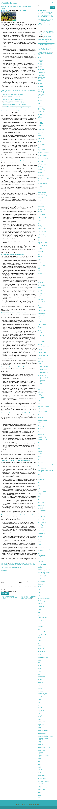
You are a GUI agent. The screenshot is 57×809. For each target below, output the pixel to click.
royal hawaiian (41, 632)
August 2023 (40, 116)
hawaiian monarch (42, 354)
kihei (39, 473)
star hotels (40, 666)
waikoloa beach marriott (43, 755)
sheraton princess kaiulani (43, 649)
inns (39, 425)
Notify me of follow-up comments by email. (12, 589)
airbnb (39, 141)
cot (39, 254)
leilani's (39, 493)
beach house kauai (42, 192)
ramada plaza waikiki (42, 617)
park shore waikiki (42, 584)
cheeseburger (41, 234)
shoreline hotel (41, 656)
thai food (40, 690)
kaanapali (40, 433)
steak (39, 673)
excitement (11, 563)
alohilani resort (41, 149)
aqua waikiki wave (42, 164)
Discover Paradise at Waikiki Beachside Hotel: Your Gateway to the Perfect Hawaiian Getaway (46, 38)
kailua (39, 447)
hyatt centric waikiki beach (43, 402)
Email (11, 582)
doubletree (40, 282)
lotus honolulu (41, 501)
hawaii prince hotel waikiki (43, 346)
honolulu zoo (41, 383)
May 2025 (40, 83)
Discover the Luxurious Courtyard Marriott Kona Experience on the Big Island (45, 16)
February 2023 (41, 125)
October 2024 (41, 94)
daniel (39, 262)
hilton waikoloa (41, 371)
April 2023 (40, 122)
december (40, 270)
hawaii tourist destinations (19, 563)
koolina (39, 483)
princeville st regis (42, 611)
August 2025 (40, 78)
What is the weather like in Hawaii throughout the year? (14, 104)
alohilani (40, 147)
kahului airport (41, 445)
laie (39, 488)
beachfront (40, 197)
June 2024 (40, 100)
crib (39, 257)
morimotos (40, 542)
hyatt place (40, 405)
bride (39, 219)
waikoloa (40, 753)
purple (39, 612)
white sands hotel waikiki (43, 781)
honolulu (40, 378)
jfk (38, 431)
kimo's (39, 474)
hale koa (40, 327)
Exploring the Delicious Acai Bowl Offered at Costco (45, 54)
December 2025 (41, 72)
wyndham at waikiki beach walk (44, 787)
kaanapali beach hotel (42, 439)
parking (39, 586)
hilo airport (40, 361)
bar (39, 184)
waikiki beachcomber (42, 735)
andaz (39, 153)
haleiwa (39, 330)
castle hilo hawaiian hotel (43, 226)
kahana (39, 442)
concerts (40, 248)
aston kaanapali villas (42, 170)
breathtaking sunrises (24, 562)
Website (20, 582)
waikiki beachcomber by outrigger (45, 736)
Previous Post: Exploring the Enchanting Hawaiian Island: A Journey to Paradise (9, 597)
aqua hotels (40, 160)
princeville (40, 609)
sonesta (40, 660)
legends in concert (42, 491)
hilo (39, 360)
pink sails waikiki (41, 597)
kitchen (39, 476)
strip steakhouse (41, 676)
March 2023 (40, 123)
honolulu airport (41, 380)
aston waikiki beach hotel (43, 178)
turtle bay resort (41, 708)
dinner (39, 276)
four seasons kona (42, 310)
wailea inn (40, 761)
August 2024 (40, 97)
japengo (40, 430)
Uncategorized (41, 715)
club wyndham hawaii (42, 242)
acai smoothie (41, 138)
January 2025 (41, 89)
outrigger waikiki (41, 570)
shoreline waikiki (41, 659)
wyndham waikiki (41, 792)
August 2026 (40, 60)
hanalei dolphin (41, 341)
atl (38, 180)
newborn (40, 553)
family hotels (41, 295)
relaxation (11, 565)
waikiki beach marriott (43, 730)
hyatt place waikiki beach (43, 406)
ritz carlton (40, 626)
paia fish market (41, 581)
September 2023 (41, 114)
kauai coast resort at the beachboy (45, 464)
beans (39, 200)
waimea (39, 764)
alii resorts (40, 146)
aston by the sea (41, 167)
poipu (39, 600)
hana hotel (40, 336)
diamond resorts (41, 274)
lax (38, 490)
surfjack (40, 679)
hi (38, 357)
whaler (39, 777)
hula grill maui (41, 397)
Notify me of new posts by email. (9, 591)
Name (2, 582)
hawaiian (40, 349)
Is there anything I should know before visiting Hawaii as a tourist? (17, 106)
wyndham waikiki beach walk (44, 794)
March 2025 (40, 86)
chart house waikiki (42, 231)
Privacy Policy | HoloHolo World (33, 804)
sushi (39, 680)
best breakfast (41, 205)
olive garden (40, 566)
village (39, 716)
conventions (40, 251)
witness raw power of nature (16, 567)
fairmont (40, 290)
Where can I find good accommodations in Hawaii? (13, 102)
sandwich (40, 637)
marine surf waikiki (42, 510)
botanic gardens (41, 214)
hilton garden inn (41, 364)
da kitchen (40, 260)
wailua (39, 763)
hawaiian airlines (41, 350)
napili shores (41, 547)
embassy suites (41, 285)
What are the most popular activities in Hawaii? (13, 99)
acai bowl (40, 136)
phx (39, 595)
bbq (39, 191)
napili (39, 545)
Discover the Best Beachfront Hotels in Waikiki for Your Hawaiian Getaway (46, 13)
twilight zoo (40, 711)
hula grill (40, 395)
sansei (39, 639)
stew (39, 674)
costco (39, 253)
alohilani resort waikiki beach (44, 150)
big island (40, 208)
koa (39, 480)
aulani (39, 181)
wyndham (40, 786)
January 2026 (41, 71)
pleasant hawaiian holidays (44, 598)
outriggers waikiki (42, 573)
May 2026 (40, 64)
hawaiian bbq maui (42, 352)
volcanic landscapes (5, 567)
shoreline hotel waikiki (43, 657)
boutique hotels (41, 215)
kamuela (40, 451)
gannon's (40, 319)
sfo (39, 643)
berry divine (40, 203)
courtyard (40, 256)
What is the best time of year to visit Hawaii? (12, 96)
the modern (40, 691)
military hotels (41, 530)
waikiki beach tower (42, 732)
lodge (39, 497)
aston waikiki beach (42, 177)
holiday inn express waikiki (43, 377)
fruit (39, 318)
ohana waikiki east (42, 563)
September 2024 (41, 95)
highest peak (28, 563)
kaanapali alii (41, 434)
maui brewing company (43, 518)
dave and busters (41, 265)
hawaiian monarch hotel (43, 355)
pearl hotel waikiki (42, 594)
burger (39, 220)
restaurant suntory (42, 625)
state (39, 670)
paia (39, 580)
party (39, 587)
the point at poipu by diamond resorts (46, 694)
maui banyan (41, 514)
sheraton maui (41, 648)
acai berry (40, 135)
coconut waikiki (41, 246)
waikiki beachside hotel (43, 738)
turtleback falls (41, 710)
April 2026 (40, 66)
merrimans (40, 527)
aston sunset (41, 175)
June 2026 (40, 63)
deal (39, 268)
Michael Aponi (41, 41)
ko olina (40, 477)
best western (41, 206)
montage (40, 541)
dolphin (39, 281)
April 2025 (40, 85)
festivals (40, 296)
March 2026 (40, 68)
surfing (39, 677)
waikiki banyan (41, 729)
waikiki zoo (40, 752)
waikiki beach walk (42, 733)
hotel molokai (41, 388)
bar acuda (40, 186)
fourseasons (40, 316)
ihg (39, 414)
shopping (40, 653)
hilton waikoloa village (43, 372)
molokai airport (41, 538)
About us (49, 2)
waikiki (39, 727)
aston (39, 166)
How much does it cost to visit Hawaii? (11, 97)
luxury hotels (41, 505)
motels (39, 544)
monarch (40, 539)
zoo (39, 797)
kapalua (40, 456)
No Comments (23, 10)
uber (39, 713)
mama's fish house (42, 507)
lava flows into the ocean (27, 564)
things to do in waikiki (42, 697)
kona (39, 482)
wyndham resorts (42, 791)
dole (39, 279)
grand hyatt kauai (42, 324)
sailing (39, 635)
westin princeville (41, 775)
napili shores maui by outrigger (44, 549)
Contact (53, 2)
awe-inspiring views (15, 562)
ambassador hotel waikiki (43, 152)
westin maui (40, 773)
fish (39, 298)
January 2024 (41, 108)
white (39, 780)
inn (39, 423)
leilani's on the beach (42, 494)
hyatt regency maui (42, 409)
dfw (39, 271)
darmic (39, 264)
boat (39, 212)
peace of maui (41, 590)
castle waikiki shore (42, 228)
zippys (39, 795)
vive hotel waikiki (41, 721)
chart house (40, 229)
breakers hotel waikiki (42, 217)
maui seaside (41, 521)
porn (39, 31)
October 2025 (41, 75)
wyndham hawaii (41, 789)
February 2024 (41, 106)
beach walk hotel (41, 194)
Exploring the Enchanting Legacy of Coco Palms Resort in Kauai (45, 20)
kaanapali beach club (42, 437)
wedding (40, 770)
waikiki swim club (42, 749)
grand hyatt (40, 322)
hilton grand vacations (43, 366)
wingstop (40, 784)
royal (39, 629)
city (39, 240)
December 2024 (41, 91)
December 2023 (41, 109)
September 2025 (41, 77)
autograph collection (42, 183)
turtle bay (40, 707)
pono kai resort (41, 601)
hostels (39, 385)
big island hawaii (41, 209)
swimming (40, 682)
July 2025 (40, 80)
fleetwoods (40, 302)
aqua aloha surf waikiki (43, 158)
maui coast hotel (41, 519)
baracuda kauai (41, 188)
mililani (39, 528)
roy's (39, 628)
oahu (39, 558)
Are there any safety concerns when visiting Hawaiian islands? (16, 107)
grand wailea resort (42, 326)
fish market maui (41, 301)
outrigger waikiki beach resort (44, 572)
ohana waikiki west (42, 564)
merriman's (40, 525)
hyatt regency (41, 408)
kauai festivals (41, 465)
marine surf (40, 508)
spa (39, 662)
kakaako (40, 450)
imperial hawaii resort (42, 420)
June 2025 (40, 81)
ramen (39, 618)
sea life (39, 640)
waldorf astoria (41, 766)
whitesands (40, 783)
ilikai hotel (40, 416)
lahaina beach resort (42, 487)
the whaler (40, 696)
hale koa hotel (41, 329)
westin (39, 772)
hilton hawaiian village (43, 367)
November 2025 (41, 74)
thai (39, 687)
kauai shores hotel (42, 468)
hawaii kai (40, 344)
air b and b (40, 139)
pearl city (40, 592)
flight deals (40, 305)
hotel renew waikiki (42, 391)
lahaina (39, 485)
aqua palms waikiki (42, 161)
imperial (40, 419)
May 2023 (40, 120)
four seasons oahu (42, 315)
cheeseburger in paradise (43, 236)
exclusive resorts (41, 287)
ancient (8, 562)
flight (39, 304)
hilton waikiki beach (42, 369)
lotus (39, 499)
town (39, 702)
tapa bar (40, 684)
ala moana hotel (41, 144)
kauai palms (40, 467)
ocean (39, 559)
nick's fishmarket (41, 555)
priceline (40, 603)
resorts (39, 623)
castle (39, 225)
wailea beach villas (42, 760)
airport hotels (41, 143)
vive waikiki (40, 722)
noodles (40, 556)
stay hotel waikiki (41, 671)
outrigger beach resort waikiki (44, 569)
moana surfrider (41, 533)
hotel (39, 386)
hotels (39, 394)
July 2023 (40, 117)
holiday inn (40, 374)
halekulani (40, 332)
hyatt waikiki (40, 412)
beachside (40, 198)
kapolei (39, 457)
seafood (40, 642)
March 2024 (40, 105)
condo (39, 250)
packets (39, 578)
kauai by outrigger (42, 461)
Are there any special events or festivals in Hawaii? (13, 101)
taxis (39, 685)
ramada (39, 615)
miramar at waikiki (42, 532)
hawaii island (41, 343)
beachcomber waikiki (42, 195)
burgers (40, 222)
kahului (39, 443)
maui (39, 513)
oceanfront (40, 561)
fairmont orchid (41, 293)
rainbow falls (41, 614)
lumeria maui (41, 504)
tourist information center (43, 701)
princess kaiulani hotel (43, 608)
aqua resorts (41, 163)
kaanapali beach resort (43, 440)
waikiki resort (41, 744)
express (39, 288)
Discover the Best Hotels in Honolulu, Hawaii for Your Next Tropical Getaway (46, 33)
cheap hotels (41, 233)
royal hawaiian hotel (42, 634)
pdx (39, 589)
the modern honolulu (42, 693)
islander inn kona (41, 426)
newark (39, 552)
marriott (40, 511)
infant (39, 422)
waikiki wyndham (41, 750)
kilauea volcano (18, 564)
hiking (39, 358)
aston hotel (40, 169)
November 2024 (41, 92)
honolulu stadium (42, 381)
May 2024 (40, 102)
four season (40, 307)
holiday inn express (42, 375)
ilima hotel (40, 417)
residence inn (41, 620)
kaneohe (40, 453)
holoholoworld (5, 10)
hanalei (39, 338)
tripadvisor (40, 704)
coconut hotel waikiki (42, 245)
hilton (39, 363)
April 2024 (40, 103)
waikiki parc (40, 742)
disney (39, 278)
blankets (40, 211)
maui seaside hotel (42, 522)
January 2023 (41, 126)
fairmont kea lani (41, 291)
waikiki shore (41, 746)
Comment (3, 572)
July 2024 (40, 99)
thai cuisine (40, 688)
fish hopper (40, 299)
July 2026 (40, 61)
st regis (39, 665)
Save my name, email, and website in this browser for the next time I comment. (19, 586)
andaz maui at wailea (42, 155)
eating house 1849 (42, 284)
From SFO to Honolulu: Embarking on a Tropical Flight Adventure (46, 25)
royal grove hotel (41, 631)
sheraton (40, 645)
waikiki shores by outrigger (44, 747)
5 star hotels (40, 132)
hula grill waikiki (41, 398)
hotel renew (40, 389)
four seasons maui (42, 313)
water (39, 767)
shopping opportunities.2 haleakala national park (23, 565)
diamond (40, 273)
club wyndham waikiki (42, 243)
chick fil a (40, 237)
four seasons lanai (42, 312)
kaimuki (40, 448)
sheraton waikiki (41, 651)
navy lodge (40, 550)
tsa (38, 705)
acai (39, 133)
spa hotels (40, 663)
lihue (39, 496)
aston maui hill (41, 172)
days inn (40, 267)
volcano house (41, 724)
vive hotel (40, 719)
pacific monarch (41, 577)
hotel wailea (40, 392)
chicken (39, 239)
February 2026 (41, 69)
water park (40, 769)
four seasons (41, 309)
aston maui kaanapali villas (43, 174)
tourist (39, 699)
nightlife (6, 565)
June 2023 (40, 119)
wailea (39, 758)
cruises (39, 259)
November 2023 (41, 111)
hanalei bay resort (42, 340)
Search (39, 5)
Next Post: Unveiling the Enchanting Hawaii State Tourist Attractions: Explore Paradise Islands (28, 597)
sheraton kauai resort (42, 646)
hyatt (39, 400)
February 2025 (41, 88)
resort (39, 621)
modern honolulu (42, 535)
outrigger (40, 567)
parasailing (40, 583)
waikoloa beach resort (43, 756)
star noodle (40, 668)
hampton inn (41, 335)
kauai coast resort (42, 462)
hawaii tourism (41, 347)
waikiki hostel (41, 741)
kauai (39, 459)
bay (39, 189)
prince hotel (40, 604)
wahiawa (40, 725)
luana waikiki (41, 502)
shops (39, 654)
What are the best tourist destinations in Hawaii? (13, 94)
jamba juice (40, 428)
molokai (40, 536)
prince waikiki (41, 606)
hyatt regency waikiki (42, 411)
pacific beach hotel (42, 575)
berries (39, 202)
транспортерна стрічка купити (45, 52)
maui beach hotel (41, 516)
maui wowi (40, 524)
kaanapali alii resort (42, 436)
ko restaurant (41, 479)
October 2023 (41, 112)
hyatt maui (40, 403)
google (39, 321)
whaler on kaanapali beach (43, 778)
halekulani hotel (41, 333)
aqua (39, 157)
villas (39, 718)
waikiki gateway (41, 739)
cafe (39, 223)
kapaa (39, 454)
